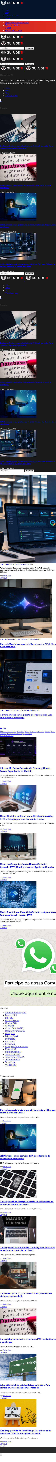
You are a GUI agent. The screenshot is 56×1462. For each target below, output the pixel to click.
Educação (28, 734)
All (1, 732)
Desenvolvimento (20, 710)
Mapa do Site (19, 1451)
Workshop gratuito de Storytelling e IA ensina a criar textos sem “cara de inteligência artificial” (25, 1432)
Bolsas (27, 732)
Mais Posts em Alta (6, 736)
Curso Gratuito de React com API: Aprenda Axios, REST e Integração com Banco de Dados (27, 818)
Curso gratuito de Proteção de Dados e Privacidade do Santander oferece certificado (27, 1203)
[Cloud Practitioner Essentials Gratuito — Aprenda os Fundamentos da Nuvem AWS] (18, 907)
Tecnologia (18, 564)
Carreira (41, 732)
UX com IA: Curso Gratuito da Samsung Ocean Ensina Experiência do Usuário (25, 770)
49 (4, 1446)
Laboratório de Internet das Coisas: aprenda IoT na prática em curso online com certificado (25, 1386)
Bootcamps (34, 732)
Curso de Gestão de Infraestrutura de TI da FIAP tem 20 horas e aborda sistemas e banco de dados (27, 265)
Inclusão (10, 1044)
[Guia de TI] (24, 70)
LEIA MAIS (3, 578)
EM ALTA (3, 728)
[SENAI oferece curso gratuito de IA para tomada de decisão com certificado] (18, 219)
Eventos (10, 1038)
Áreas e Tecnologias (9, 732)
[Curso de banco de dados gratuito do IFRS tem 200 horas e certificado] (18, 180)
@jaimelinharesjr (6, 1451)
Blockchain (20, 732)
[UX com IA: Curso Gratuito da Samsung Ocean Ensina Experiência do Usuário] (18, 763)
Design (21, 734)
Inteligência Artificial (9, 639)
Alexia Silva (7, 576)
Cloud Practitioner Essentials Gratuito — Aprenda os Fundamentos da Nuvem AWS (28, 914)
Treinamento (28, 564)
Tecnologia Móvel (14, 1057)
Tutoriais (10, 1062)
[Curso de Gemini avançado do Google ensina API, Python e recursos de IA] (26, 637)
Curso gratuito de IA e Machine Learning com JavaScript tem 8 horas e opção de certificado (27, 1249)
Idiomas (9, 1041)
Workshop (10, 1065)
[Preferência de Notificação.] (1, 1454)
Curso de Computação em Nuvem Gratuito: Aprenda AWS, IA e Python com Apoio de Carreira (27, 866)
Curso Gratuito (6, 564)
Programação (24, 639)
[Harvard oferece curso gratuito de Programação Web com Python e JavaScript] (26, 708)
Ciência (47, 732)
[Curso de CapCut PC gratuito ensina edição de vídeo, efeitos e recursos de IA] (18, 1288)
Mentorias (10, 1049)
